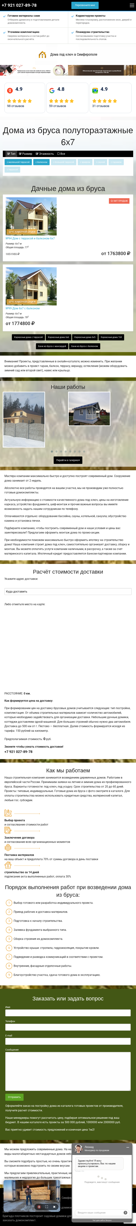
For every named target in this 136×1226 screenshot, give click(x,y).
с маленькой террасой (18, 162)
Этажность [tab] (46, 153)
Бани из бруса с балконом (84, 346)
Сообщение (12, 1049)
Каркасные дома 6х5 (84, 337)
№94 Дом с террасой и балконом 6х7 (30, 238)
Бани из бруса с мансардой (52, 346)
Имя (7, 1007)
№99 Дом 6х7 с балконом (23, 308)
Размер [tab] (27, 153)
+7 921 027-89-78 (19, 5)
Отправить (14, 1097)
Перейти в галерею (67, 460)
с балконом (41, 162)
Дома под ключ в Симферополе (73, 54)
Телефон (10, 1021)
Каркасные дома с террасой (28, 337)
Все (62, 153)
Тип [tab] (12, 153)
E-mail (8, 1035)
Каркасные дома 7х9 (111, 337)
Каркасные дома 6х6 (58, 337)
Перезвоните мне (85, 5)
